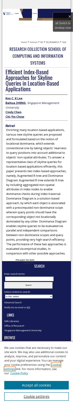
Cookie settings (36, 396)
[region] (36, 373)
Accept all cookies (36, 385)
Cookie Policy (19, 373)
